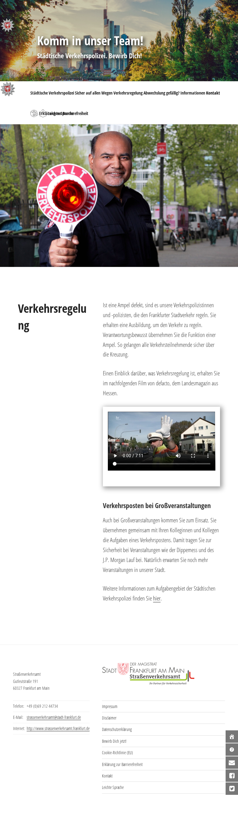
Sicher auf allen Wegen (93, 93)
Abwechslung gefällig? (161, 93)
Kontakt (213, 93)
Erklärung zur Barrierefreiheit (122, 764)
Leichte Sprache (113, 787)
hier (157, 598)
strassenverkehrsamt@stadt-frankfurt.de (54, 717)
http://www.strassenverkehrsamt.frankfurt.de (58, 728)
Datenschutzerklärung (117, 729)
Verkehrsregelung (128, 93)
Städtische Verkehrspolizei (52, 93)
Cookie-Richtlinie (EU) (117, 752)
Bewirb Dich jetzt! (114, 741)
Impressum (109, 706)
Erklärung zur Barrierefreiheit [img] (34, 113)
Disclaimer (109, 718)
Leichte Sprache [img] (43, 113)
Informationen (192, 93)
